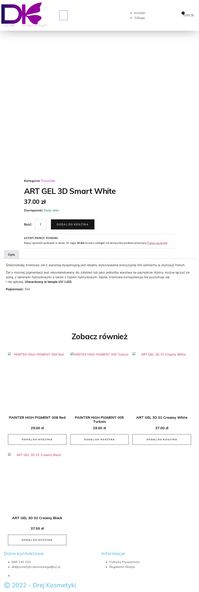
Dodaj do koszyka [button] (37, 439)
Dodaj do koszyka (73, 224)
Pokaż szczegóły (157, 243)
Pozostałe (48, 181)
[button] (63, 15)
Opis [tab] (11, 254)
